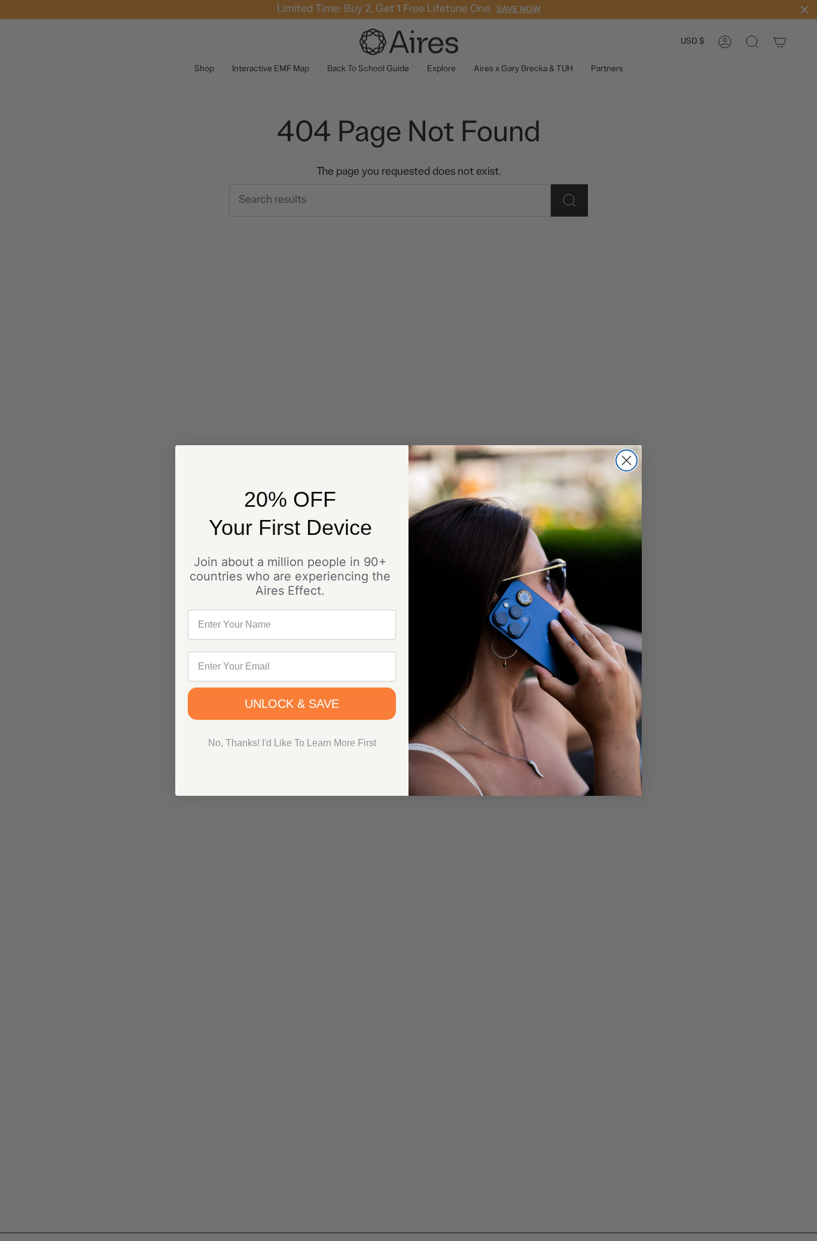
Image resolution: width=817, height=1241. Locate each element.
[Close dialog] (626, 460)
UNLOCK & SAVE (292, 703)
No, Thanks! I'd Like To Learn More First (292, 743)
